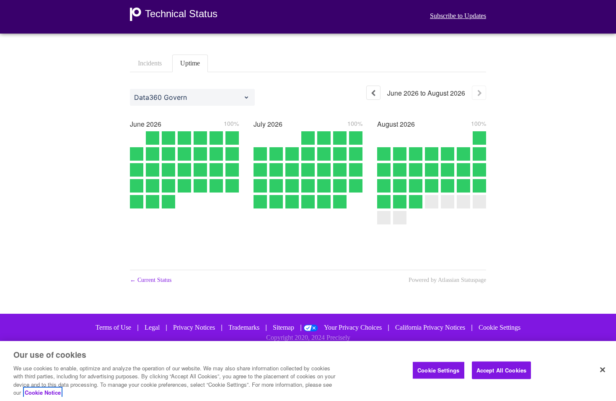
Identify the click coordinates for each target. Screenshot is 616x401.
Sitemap (283, 327)
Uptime (190, 63)
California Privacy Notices (430, 327)
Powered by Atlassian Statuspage (447, 280)
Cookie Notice (43, 392)
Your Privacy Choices (353, 327)
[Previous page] (373, 93)
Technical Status (181, 14)
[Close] (602, 370)
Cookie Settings (499, 327)
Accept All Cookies (501, 370)
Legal (152, 327)
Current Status (150, 280)
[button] (458, 15)
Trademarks (243, 327)
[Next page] (479, 93)
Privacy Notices (194, 327)
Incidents (150, 63)
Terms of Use (113, 327)
